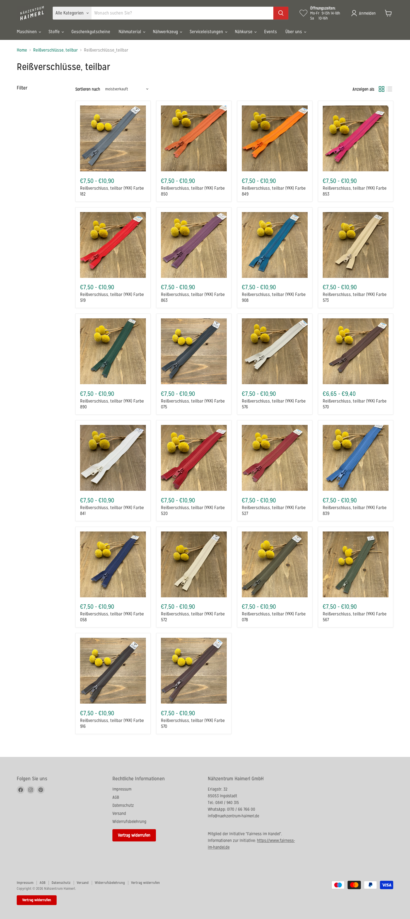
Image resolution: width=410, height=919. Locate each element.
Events (270, 32)
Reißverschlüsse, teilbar (55, 50)
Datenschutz (123, 805)
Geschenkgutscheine (90, 32)
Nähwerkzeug (166, 32)
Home (22, 50)
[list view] (389, 89)
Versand (119, 813)
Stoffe (55, 32)
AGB (115, 797)
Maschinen (27, 32)
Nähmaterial (130, 32)
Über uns (294, 32)
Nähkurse (244, 32)
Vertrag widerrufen (134, 835)
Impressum (121, 789)
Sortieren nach (87, 89)
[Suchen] (280, 13)
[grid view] (381, 89)
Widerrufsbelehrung (129, 821)
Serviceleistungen (207, 32)
